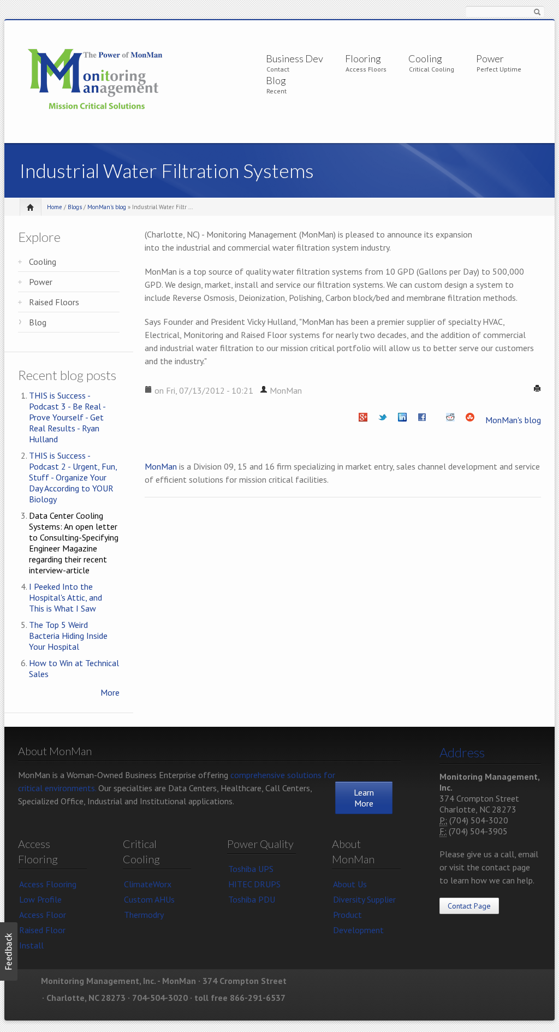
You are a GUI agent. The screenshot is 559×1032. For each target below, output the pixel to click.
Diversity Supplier (364, 899)
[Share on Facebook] (422, 419)
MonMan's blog (106, 207)
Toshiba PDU (251, 899)
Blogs (75, 207)
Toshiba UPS (250, 868)
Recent (276, 91)
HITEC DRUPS (254, 884)
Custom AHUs (149, 899)
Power (490, 58)
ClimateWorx (147, 884)
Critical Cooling (431, 69)
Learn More (364, 798)
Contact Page (469, 906)
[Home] (95, 79)
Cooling (425, 58)
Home (54, 207)
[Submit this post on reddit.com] (450, 419)
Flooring (363, 58)
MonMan (161, 466)
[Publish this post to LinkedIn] (402, 419)
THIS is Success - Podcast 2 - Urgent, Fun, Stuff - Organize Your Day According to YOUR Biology (73, 477)
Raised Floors (54, 301)
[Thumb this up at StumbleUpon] (470, 419)
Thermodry (144, 914)
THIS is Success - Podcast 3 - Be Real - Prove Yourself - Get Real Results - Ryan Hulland (67, 417)
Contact (277, 69)
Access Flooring (47, 884)
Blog (276, 80)
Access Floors (366, 69)
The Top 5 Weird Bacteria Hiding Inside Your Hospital (68, 635)
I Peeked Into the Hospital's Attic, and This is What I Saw (65, 597)
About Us (350, 884)
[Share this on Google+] (363, 419)
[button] (8, 951)
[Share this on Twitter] (382, 419)
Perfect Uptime (499, 69)
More (110, 692)
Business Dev (294, 58)
